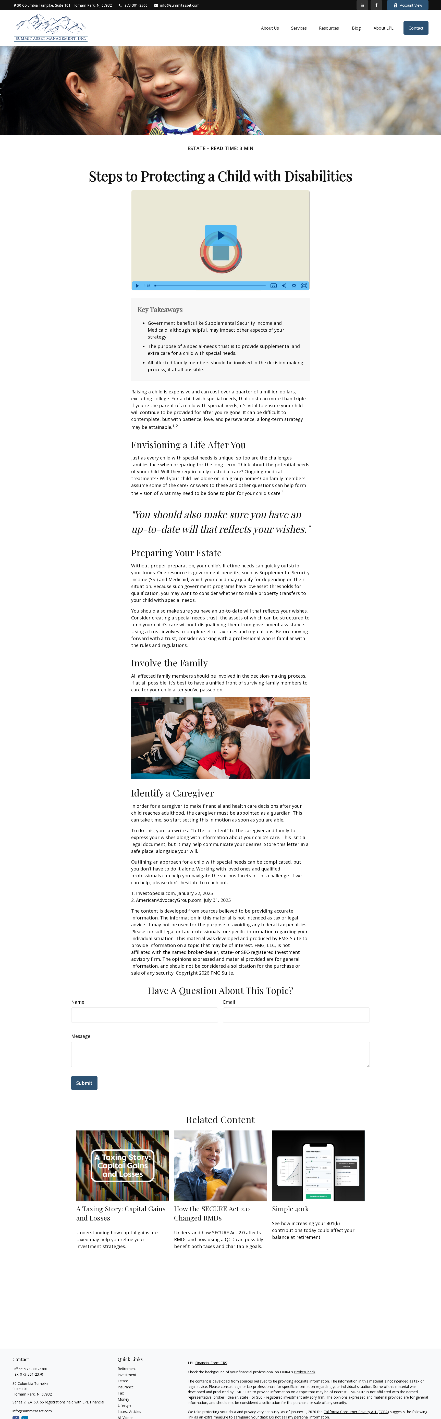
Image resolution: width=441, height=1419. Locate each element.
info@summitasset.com (180, 5)
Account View (411, 5)
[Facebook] (376, 5)
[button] (270, 28)
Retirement (127, 1368)
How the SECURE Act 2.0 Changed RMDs (212, 1213)
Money (123, 1399)
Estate (123, 1380)
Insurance (126, 1387)
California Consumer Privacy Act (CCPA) (356, 1411)
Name (77, 1002)
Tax (121, 1393)
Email (229, 1002)
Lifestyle (124, 1405)
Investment (127, 1374)
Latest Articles (129, 1411)
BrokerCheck (304, 1372)
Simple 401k (290, 1208)
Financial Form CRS (211, 1362)
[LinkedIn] (362, 5)
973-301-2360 (136, 5)
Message (80, 1036)
